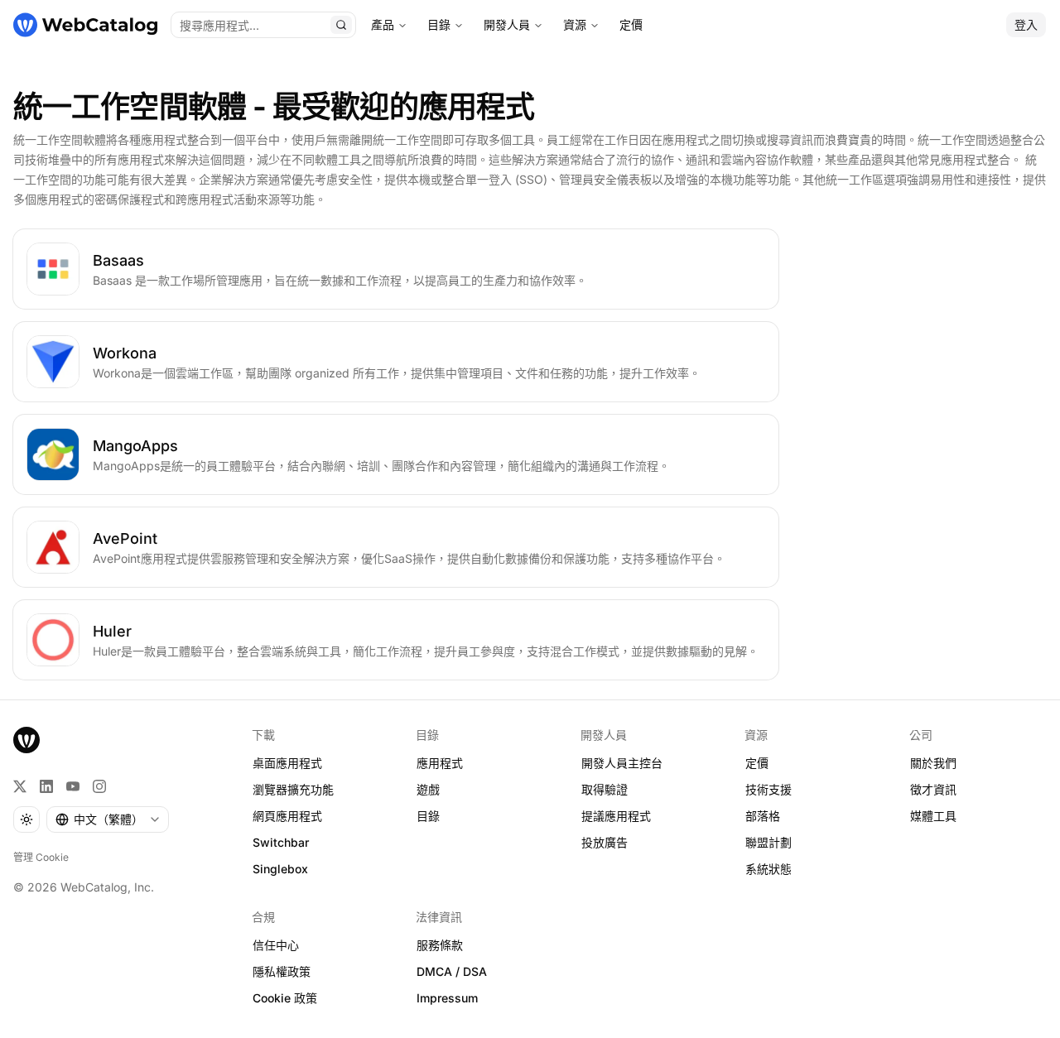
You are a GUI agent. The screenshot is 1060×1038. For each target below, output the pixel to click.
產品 (382, 24)
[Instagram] (99, 786)
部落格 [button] (762, 816)
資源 (574, 24)
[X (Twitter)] (19, 786)
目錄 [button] (428, 816)
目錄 (438, 24)
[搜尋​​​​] (341, 25)
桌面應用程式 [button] (287, 763)
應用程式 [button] (440, 763)
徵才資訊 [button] (933, 789)
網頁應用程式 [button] (287, 816)
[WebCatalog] (26, 740)
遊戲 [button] (428, 789)
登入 (1026, 24)
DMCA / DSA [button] (452, 971)
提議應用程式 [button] (616, 816)
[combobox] (107, 819)
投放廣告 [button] (604, 842)
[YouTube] (73, 786)
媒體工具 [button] (933, 816)
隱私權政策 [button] (282, 971)
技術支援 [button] (768, 789)
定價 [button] (756, 763)
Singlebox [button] (280, 869)
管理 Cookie (41, 857)
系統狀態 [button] (768, 869)
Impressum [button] (447, 998)
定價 (631, 24)
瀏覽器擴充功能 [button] (293, 789)
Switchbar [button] (281, 842)
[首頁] (85, 25)
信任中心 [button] (276, 945)
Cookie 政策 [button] (285, 998)
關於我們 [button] (933, 763)
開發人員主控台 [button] (621, 763)
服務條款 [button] (440, 945)
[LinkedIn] (46, 786)
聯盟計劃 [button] (768, 842)
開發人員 (507, 24)
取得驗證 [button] (604, 789)
